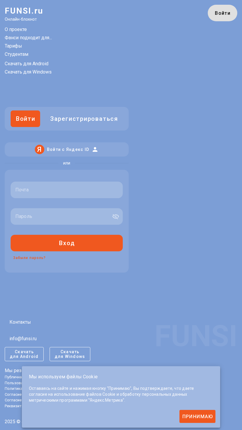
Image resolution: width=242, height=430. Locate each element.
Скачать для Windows (28, 72)
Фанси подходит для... (28, 37)
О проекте (16, 29)
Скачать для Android (26, 63)
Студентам (16, 54)
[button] (115, 216)
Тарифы (13, 46)
